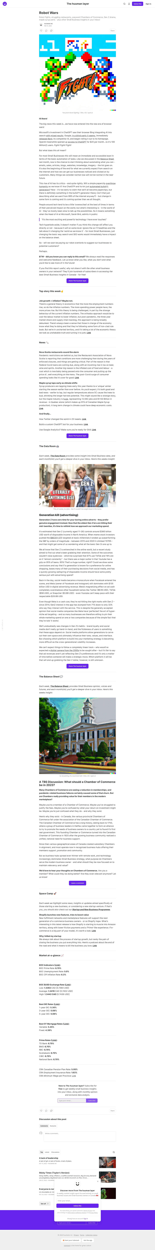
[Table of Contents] (2, 625)
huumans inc (48, 23)
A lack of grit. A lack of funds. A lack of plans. (55, 1161)
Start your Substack (72, 1240)
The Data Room (57, 456)
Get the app (88, 1240)
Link (89, 333)
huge (65, 399)
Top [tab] (41, 1152)
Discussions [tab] (55, 1152)
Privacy (76, 1235)
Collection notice (91, 1235)
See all (43, 1204)
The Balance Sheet (59, 686)
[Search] (124, 4)
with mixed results (54, 135)
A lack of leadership (48, 1158)
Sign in (148, 4)
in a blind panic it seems (83, 135)
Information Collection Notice (77, 1213)
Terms (82, 1235)
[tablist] (48, 1126)
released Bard (45, 139)
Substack (67, 1246)
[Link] (36, 291)
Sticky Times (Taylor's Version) (54, 1173)
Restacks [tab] (53, 1126)
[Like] (41, 31)
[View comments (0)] (46, 31)
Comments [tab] (44, 1126)
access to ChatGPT (77, 142)
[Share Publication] (129, 4)
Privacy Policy (93, 1213)
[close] (97, 1181)
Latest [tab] (47, 1152)
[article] (77, 1162)
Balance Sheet (107, 159)
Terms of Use (88, 1210)
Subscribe (138, 4)
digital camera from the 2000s (64, 650)
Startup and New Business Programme (91, 909)
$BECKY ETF (56, 538)
